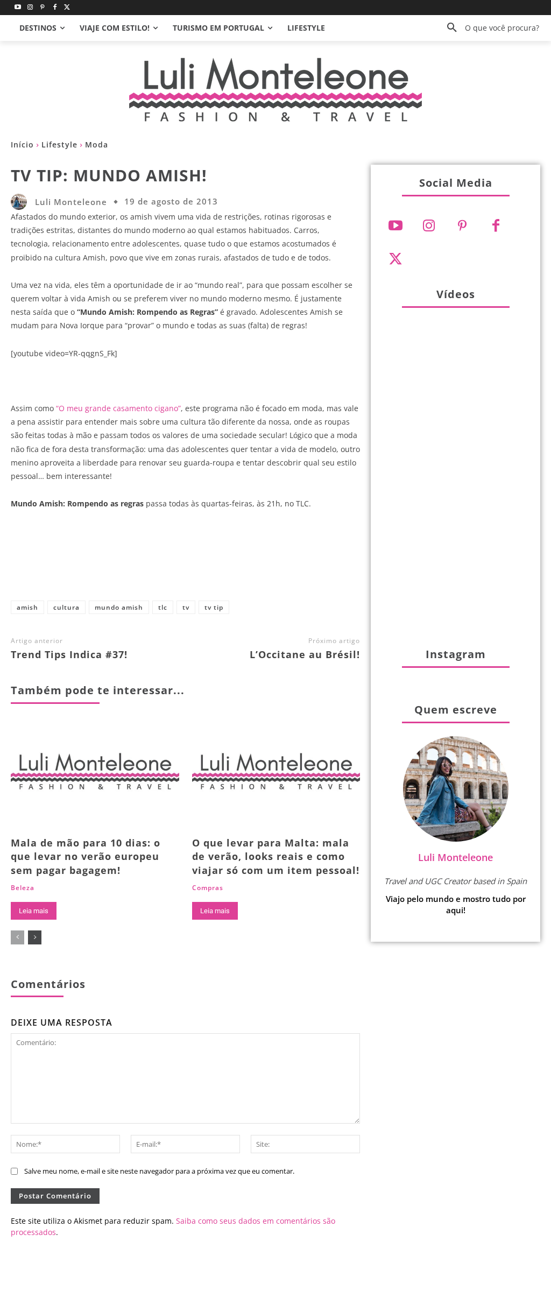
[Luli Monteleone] (21, 202)
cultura (66, 607)
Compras (207, 888)
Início (22, 144)
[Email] (287, 560)
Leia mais (33, 911)
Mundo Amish (119, 607)
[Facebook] (54, 8)
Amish (27, 607)
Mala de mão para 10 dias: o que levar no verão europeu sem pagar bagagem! (85, 856)
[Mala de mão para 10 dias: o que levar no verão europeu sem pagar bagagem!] (95, 776)
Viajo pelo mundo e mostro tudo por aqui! (456, 904)
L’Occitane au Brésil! (305, 654)
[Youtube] (18, 8)
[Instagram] (30, 8)
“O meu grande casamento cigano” (118, 408)
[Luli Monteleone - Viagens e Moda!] (275, 89)
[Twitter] (67, 8)
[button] (489, 28)
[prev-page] (17, 937)
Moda (96, 144)
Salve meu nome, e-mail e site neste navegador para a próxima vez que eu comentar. (159, 1171)
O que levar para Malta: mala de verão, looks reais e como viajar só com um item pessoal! (275, 856)
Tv (185, 607)
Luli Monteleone (71, 202)
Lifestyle (59, 144)
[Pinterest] (43, 8)
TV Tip (213, 607)
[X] (180, 560)
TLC (162, 607)
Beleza (22, 888)
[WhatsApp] (251, 560)
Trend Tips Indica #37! (69, 654)
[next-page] (34, 937)
